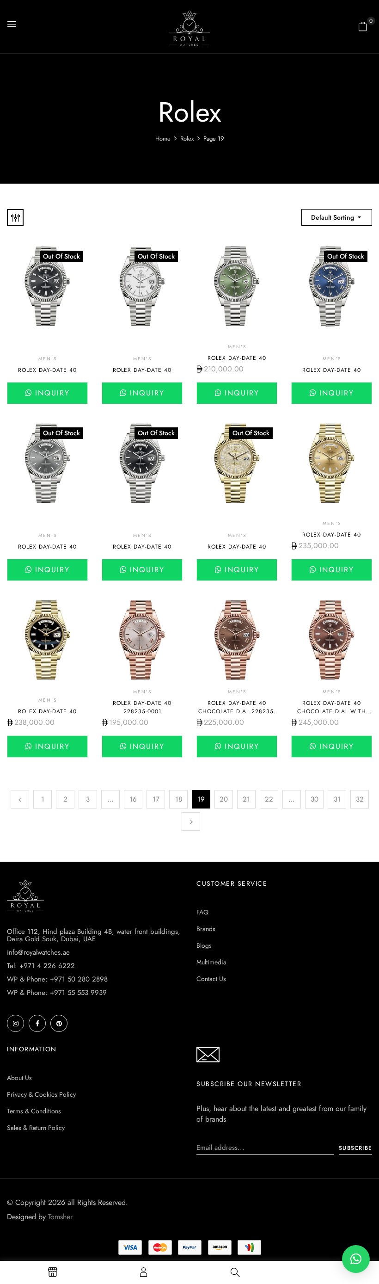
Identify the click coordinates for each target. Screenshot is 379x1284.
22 (269, 799)
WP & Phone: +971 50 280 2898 (57, 979)
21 (246, 799)
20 (224, 799)
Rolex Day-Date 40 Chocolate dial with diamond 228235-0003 (332, 711)
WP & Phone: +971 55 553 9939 (57, 993)
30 (314, 799)
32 (360, 799)
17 (156, 799)
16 (133, 799)
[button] (362, 26)
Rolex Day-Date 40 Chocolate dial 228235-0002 (236, 711)
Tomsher (60, 1216)
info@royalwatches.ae (38, 952)
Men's (47, 358)
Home (163, 138)
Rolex (187, 138)
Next (191, 821)
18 (178, 799)
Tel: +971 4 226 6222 (41, 966)
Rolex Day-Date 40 (47, 370)
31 (337, 799)
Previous (20, 799)
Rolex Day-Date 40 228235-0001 (142, 707)
